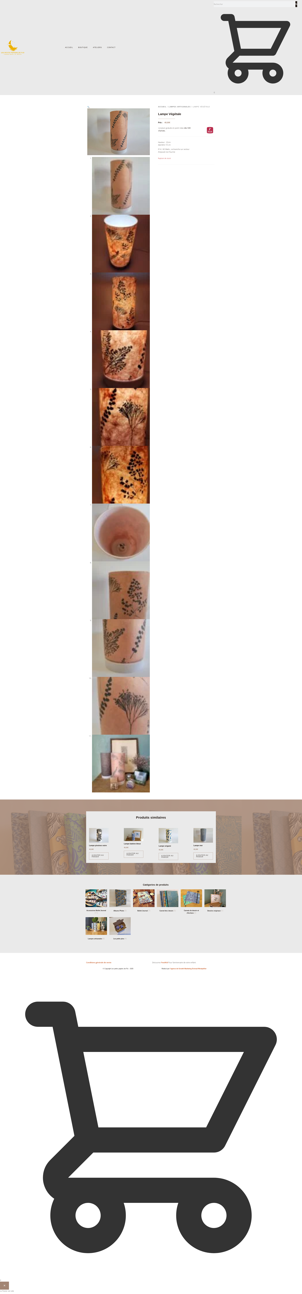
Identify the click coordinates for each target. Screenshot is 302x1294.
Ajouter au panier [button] (98, 856)
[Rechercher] (296, 4)
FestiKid (164, 962)
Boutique (83, 47)
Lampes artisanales (180, 107)
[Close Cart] (4, 1286)
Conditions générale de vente (98, 962)
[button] (88, 107)
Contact (111, 47)
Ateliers (97, 47)
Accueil (69, 47)
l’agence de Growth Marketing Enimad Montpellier (188, 969)
